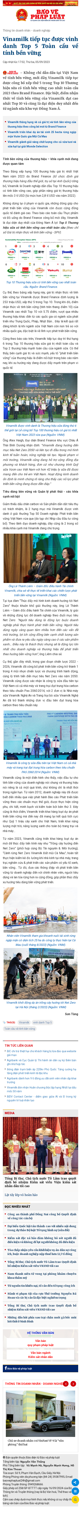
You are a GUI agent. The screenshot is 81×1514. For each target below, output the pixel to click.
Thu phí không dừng (16, 1512)
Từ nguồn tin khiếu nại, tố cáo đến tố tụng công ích (41, 1285)
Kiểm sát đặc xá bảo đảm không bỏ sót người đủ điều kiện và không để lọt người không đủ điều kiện (42, 1240)
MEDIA (10, 1113)
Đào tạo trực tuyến (42, 1512)
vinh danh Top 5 (42, 1022)
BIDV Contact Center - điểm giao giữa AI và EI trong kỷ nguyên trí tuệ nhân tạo (41, 1098)
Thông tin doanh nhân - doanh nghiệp (26, 30)
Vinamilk (24, 1022)
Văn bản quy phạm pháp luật (40, 1342)
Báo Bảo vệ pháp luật (19, 1368)
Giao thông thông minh (41, 1508)
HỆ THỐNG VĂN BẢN (40, 1333)
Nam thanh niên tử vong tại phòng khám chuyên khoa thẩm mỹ (42, 1275)
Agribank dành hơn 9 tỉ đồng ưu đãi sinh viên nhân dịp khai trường (41, 1080)
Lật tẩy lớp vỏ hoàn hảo (21, 1195)
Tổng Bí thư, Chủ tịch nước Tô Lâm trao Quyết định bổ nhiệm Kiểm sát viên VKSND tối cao (42, 1264)
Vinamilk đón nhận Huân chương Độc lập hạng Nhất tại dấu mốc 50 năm (41, 1089)
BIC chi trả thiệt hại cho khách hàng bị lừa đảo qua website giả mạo (41, 1053)
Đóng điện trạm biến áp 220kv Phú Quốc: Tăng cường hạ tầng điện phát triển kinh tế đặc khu (41, 1071)
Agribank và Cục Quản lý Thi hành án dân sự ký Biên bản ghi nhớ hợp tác (41, 1062)
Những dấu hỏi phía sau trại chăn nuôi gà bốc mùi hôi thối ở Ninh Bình (42, 1319)
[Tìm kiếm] (75, 1499)
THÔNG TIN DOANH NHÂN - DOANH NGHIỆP (34, 1384)
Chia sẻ (75, 1482)
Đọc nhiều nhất (17, 1206)
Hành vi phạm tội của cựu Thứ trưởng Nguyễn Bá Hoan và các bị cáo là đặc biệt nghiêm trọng (42, 1295)
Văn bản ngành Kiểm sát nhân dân (40, 1354)
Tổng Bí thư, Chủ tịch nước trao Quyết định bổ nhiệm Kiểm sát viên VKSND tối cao (42, 1307)
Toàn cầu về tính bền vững (19, 1028)
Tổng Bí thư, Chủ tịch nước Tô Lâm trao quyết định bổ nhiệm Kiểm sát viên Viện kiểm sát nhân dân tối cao (40, 1182)
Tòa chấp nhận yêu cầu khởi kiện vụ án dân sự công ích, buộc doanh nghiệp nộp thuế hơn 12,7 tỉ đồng (42, 1252)
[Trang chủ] (40, 14)
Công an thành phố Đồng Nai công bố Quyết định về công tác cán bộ (42, 1216)
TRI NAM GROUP (14, 1508)
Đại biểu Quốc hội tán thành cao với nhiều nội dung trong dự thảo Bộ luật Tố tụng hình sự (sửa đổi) (42, 1228)
